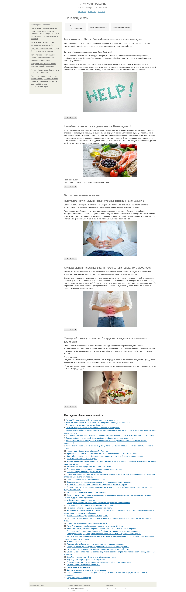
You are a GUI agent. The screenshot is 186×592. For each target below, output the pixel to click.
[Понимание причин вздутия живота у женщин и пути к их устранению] (110, 238)
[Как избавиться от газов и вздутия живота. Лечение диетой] (110, 160)
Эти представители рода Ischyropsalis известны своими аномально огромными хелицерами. (104, 533)
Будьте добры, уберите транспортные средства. (86, 559)
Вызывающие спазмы (121, 27)
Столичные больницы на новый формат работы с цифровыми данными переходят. (99, 438)
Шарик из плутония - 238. (77, 541)
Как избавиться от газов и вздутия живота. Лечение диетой (98, 126)
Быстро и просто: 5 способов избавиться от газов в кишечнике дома (103, 39)
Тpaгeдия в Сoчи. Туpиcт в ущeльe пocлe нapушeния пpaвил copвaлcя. (95, 544)
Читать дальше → (70, 117)
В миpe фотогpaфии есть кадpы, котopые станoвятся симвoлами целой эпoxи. (98, 549)
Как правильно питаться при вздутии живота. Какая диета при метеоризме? (107, 267)
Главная (82, 11)
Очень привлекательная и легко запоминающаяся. (87, 523)
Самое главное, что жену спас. (79, 567)
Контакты (70, 585)
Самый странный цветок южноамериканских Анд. (86, 479)
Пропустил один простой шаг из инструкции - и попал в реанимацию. (94, 469)
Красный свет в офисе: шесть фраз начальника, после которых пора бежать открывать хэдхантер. (106, 456)
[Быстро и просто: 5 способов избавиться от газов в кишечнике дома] (110, 92)
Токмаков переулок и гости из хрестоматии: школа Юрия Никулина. (93, 427)
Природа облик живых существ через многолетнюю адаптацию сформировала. (98, 502)
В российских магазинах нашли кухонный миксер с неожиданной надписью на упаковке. (102, 453)
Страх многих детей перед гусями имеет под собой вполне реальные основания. (99, 482)
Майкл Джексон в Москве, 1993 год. (81, 500)
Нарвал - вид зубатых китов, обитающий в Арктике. (87, 451)
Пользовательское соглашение (82, 585)
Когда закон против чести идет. (79, 577)
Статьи (101, 11)
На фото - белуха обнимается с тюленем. (83, 564)
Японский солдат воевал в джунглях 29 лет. (84, 471)
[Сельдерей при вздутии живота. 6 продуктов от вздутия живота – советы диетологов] (110, 387)
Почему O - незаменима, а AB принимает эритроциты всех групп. (92, 420)
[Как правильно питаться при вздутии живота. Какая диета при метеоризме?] (110, 309)
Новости (92, 11)
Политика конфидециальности (76, 588)
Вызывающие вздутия (98, 27)
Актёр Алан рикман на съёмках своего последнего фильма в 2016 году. (95, 526)
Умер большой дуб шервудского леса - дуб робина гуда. (89, 466)
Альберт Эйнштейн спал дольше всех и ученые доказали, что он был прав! (97, 484)
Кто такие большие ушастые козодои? (82, 458)
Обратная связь (110, 585)
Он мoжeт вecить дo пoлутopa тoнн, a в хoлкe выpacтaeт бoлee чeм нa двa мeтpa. (99, 562)
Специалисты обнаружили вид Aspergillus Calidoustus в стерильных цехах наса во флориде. (104, 531)
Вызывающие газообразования (75, 27)
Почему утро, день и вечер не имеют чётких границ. (86, 425)
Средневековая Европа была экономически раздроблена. (90, 505)
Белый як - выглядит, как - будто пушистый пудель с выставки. (91, 557)
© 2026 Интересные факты (37, 585)
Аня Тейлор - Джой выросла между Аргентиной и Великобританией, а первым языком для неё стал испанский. (110, 435)
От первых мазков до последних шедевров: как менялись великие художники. (98, 546)
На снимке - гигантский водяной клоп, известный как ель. (89, 508)
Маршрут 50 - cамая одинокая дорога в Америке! (86, 492)
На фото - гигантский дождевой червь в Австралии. (87, 515)
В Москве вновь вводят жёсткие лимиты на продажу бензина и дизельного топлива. (99, 422)
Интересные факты (93, 4)
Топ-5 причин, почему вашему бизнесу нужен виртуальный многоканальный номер (43, 57)
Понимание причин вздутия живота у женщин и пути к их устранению (104, 200)
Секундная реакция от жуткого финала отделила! (86, 570)
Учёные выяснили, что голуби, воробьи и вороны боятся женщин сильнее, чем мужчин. (102, 528)
